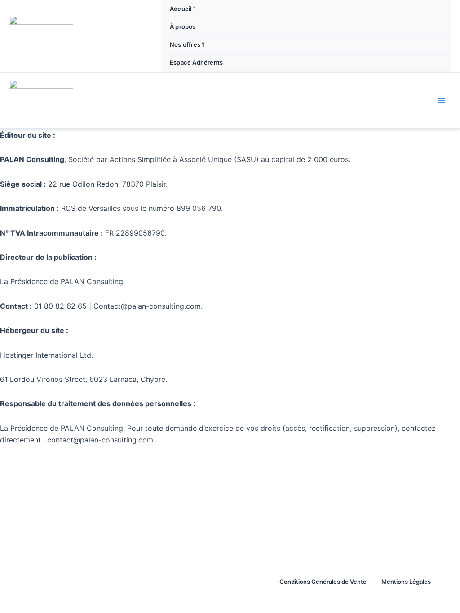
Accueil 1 (183, 8)
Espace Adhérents (196, 62)
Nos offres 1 (187, 44)
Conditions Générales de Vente (323, 581)
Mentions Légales (406, 581)
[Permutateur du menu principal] (441, 100)
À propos (183, 26)
